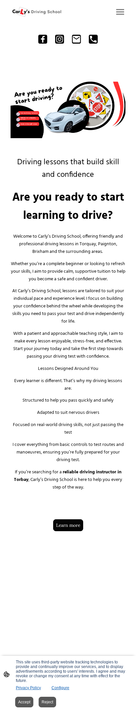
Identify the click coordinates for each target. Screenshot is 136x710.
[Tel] (93, 39)
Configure (60, 688)
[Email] (76, 39)
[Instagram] (59, 39)
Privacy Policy (28, 688)
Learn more (68, 525)
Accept (24, 702)
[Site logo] (37, 12)
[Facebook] (42, 39)
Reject (47, 702)
